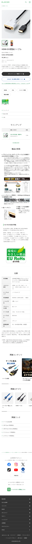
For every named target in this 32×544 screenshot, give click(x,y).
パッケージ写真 (22, 90)
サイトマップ (13, 535)
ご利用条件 (19, 535)
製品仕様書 (6, 94)
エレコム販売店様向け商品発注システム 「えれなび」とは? (15, 83)
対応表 (5, 90)
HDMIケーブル (17, 452)
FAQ (13, 90)
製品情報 (7, 452)
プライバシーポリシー (26, 535)
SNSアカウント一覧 (5, 535)
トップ (3, 452)
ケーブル (11, 452)
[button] (16, 506)
